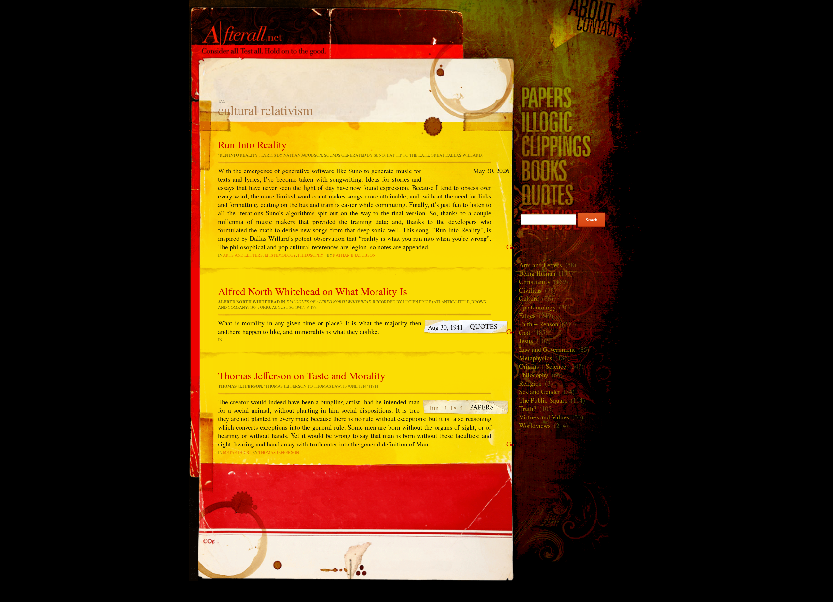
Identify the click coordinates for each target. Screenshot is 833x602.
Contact (579, 27)
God (524, 332)
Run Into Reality (252, 144)
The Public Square (543, 400)
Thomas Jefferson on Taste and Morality (301, 375)
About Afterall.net (579, 10)
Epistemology (280, 255)
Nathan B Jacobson (354, 255)
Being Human (537, 273)
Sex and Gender (539, 391)
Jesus (526, 340)
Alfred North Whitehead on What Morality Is (312, 291)
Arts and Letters (243, 255)
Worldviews (535, 425)
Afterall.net (351, 16)
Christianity (535, 281)
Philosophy (310, 255)
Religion (530, 383)
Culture (529, 298)
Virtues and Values (544, 417)
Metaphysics (535, 357)
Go (510, 247)
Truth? (527, 408)
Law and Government (547, 349)
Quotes (579, 194)
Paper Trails (579, 97)
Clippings (579, 145)
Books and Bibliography (579, 170)
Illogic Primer (579, 121)
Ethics (527, 315)
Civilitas (530, 290)
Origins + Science (542, 366)
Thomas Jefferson (278, 452)
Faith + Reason (538, 324)
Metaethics (236, 452)
